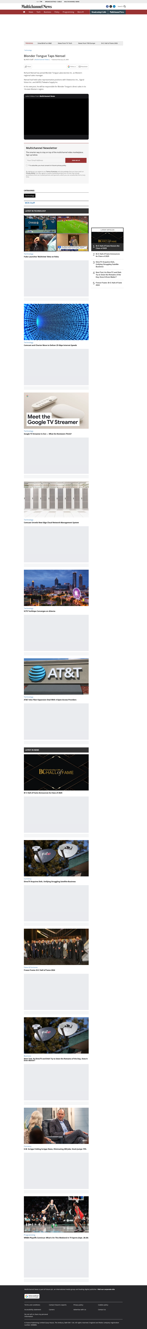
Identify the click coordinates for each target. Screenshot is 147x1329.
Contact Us (102, 1310)
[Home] (24, 12)
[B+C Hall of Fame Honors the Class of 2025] (107, 241)
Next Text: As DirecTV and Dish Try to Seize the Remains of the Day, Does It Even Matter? (108, 274)
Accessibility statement (32, 1310)
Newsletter (84, 66)
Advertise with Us (80, 1310)
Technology (28, 50)
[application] (56, 117)
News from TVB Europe (86, 43)
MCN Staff (29, 59)
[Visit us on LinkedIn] (114, 6)
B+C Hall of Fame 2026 (109, 43)
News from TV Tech (65, 43)
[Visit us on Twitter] (110, 6)
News (31, 12)
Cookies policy (103, 1305)
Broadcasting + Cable (53, 2)
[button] (122, 6)
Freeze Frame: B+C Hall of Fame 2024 (109, 284)
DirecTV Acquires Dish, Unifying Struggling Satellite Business (107, 264)
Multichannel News (71, 2)
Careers (52, 1310)
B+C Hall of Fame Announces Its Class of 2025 (108, 255)
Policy (57, 12)
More (79, 12)
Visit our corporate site (106, 1289)
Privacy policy (78, 1305)
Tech (38, 12)
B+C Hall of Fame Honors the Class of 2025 (107, 247)
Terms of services (51, 171)
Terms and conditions (32, 1305)
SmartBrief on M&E (45, 43)
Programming (68, 12)
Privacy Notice (30, 173)
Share (29, 66)
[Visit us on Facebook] (107, 6)
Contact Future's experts (58, 1305)
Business (47, 12)
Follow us (73, 66)
